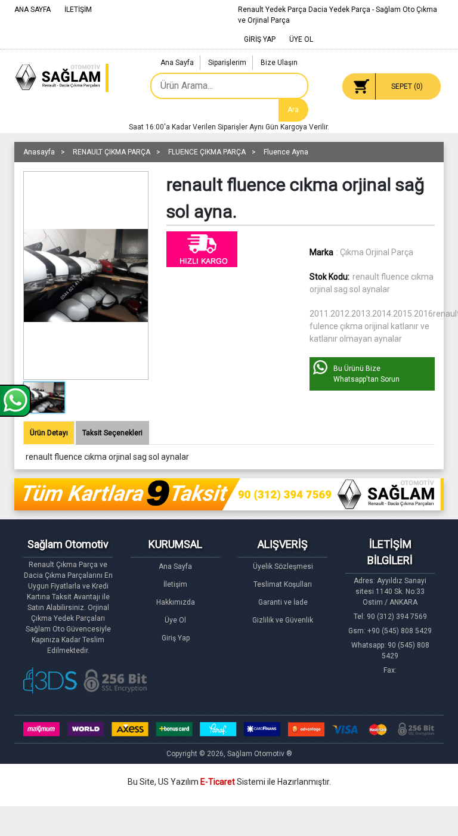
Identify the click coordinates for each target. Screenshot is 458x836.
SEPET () (407, 86)
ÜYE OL (301, 39)
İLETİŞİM (78, 9)
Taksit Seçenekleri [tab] (112, 433)
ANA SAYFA (32, 9)
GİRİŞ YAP (260, 39)
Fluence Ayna (286, 152)
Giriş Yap (176, 638)
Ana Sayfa (177, 62)
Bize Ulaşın (279, 62)
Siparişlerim (227, 62)
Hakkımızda (175, 602)
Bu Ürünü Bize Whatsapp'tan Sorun (366, 373)
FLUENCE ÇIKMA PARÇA (207, 152)
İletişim (175, 584)
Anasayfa (39, 152)
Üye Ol (175, 620)
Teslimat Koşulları (282, 584)
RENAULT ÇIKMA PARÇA (111, 152)
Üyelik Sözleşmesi (283, 566)
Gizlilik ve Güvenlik (282, 620)
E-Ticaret (217, 782)
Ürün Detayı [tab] (49, 433)
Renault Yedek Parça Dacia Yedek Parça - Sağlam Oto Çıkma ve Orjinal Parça (337, 14)
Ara (293, 110)
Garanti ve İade (283, 602)
